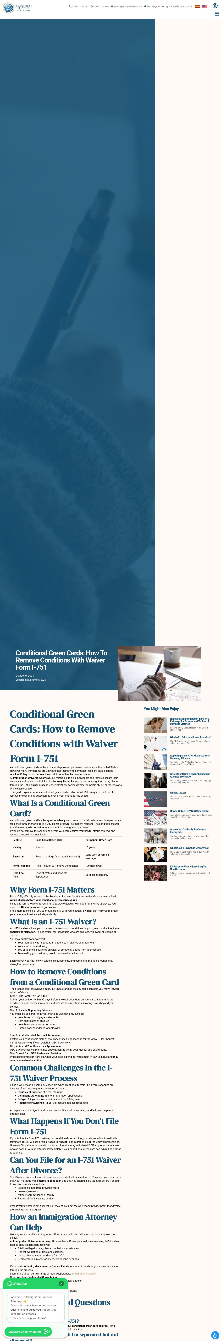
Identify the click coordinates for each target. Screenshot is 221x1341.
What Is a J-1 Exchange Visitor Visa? (189, 848)
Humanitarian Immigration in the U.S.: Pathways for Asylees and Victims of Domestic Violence (190, 721)
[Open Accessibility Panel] (215, 1335)
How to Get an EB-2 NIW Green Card (189, 811)
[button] (61, 1283)
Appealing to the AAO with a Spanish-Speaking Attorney (190, 757)
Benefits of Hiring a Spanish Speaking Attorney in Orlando (190, 775)
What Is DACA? (178, 792)
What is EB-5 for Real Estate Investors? (190, 737)
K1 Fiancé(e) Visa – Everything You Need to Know (188, 868)
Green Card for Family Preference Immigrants (188, 831)
